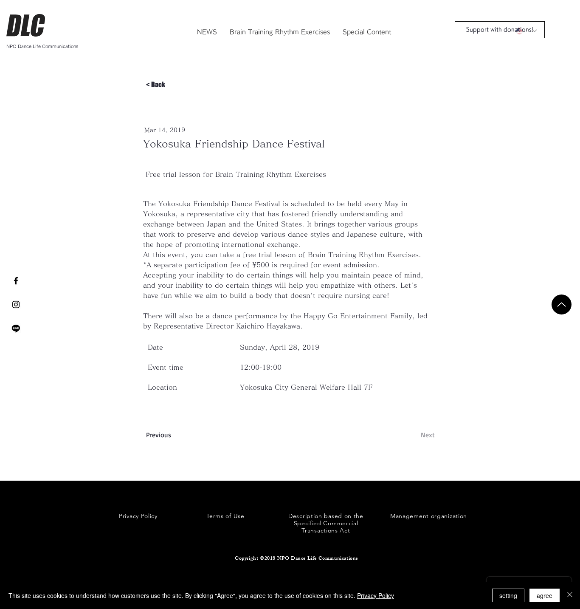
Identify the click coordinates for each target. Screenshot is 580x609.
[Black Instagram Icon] (16, 304)
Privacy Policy (375, 595)
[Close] (570, 595)
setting (508, 595)
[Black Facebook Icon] (16, 281)
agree (544, 595)
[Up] (562, 304)
